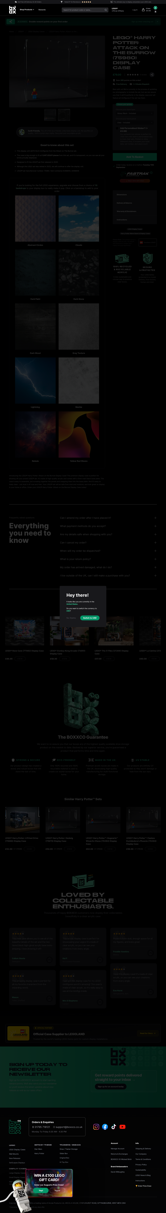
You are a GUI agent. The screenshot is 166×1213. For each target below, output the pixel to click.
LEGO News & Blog (143, 1175)
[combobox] (85, 10)
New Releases (14, 1158)
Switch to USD (90, 618)
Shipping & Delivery (143, 1149)
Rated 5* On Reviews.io (73, 2)
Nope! (57, 1190)
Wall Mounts (14, 1154)
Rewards (42, 10)
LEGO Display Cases (17, 1149)
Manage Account (117, 1149)
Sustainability (140, 1170)
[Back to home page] (15, 1127)
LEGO (12, 1145)
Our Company (141, 1154)
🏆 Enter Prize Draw (143, 1186)
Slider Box (64, 1153)
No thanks (71, 618)
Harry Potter (39, 1153)
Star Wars (38, 1149)
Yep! (41, 1190)
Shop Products (26, 9)
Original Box (64, 1158)
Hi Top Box (64, 1162)
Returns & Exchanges (119, 1154)
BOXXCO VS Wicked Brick (121, 1159)
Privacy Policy (141, 1165)
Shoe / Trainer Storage (69, 1149)
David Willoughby (118, 1172)
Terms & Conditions (143, 1159)
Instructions (140, 1181)
